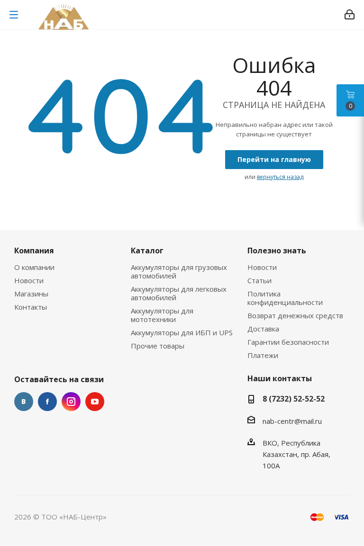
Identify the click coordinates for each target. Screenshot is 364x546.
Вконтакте (23, 401)
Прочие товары (157, 345)
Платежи (262, 355)
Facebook (47, 401)
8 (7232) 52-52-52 (294, 399)
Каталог (147, 250)
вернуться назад (280, 177)
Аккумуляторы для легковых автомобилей (179, 293)
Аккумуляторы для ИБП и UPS (182, 332)
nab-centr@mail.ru (292, 421)
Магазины (31, 293)
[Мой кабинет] (350, 14)
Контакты (30, 307)
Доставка (263, 328)
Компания (34, 250)
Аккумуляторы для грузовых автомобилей (179, 271)
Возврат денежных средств (295, 315)
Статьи (259, 280)
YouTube (94, 401)
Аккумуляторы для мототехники (162, 315)
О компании (34, 267)
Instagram (71, 401)
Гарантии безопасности (288, 342)
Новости (29, 280)
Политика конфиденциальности (285, 298)
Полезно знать (276, 250)
